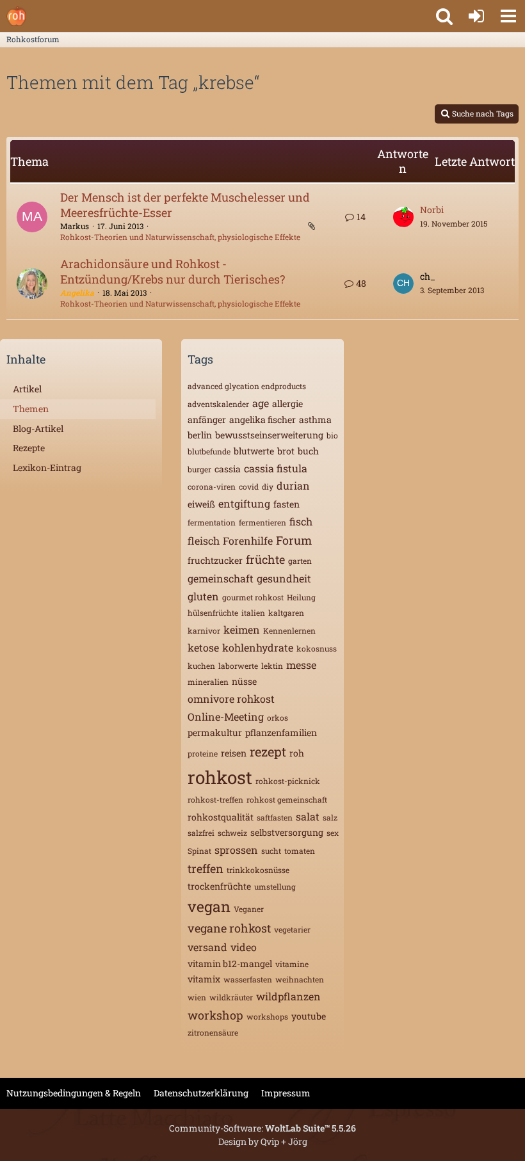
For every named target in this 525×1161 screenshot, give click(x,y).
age (260, 403)
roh (296, 753)
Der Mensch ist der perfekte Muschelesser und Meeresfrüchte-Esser (185, 204)
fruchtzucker (215, 560)
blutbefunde (209, 451)
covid (249, 486)
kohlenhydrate (257, 647)
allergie (287, 403)
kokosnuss (316, 648)
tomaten (299, 850)
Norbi (432, 210)
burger (199, 469)
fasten (286, 504)
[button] (508, 16)
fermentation (212, 522)
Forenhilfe (248, 540)
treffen (205, 868)
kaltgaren (286, 612)
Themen (31, 409)
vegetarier (292, 929)
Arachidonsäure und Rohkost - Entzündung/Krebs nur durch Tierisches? (172, 271)
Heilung (301, 597)
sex (333, 833)
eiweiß (201, 504)
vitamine (292, 964)
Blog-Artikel (38, 428)
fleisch (204, 540)
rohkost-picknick (287, 781)
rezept (268, 751)
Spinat (199, 850)
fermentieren (262, 522)
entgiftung (244, 503)
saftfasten (275, 817)
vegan (209, 906)
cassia (227, 469)
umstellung (275, 886)
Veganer (249, 909)
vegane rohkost (229, 928)
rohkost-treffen (215, 799)
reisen (233, 753)
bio (332, 435)
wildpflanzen (288, 996)
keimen (241, 629)
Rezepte (29, 448)
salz (330, 817)
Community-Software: (262, 1128)
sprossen (236, 849)
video (243, 947)
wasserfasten (247, 979)
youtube (308, 1016)
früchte (265, 559)
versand (207, 947)
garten (300, 561)
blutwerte (254, 451)
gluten (203, 596)
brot (286, 451)
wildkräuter (231, 997)
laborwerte (238, 666)
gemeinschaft (221, 578)
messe (301, 664)
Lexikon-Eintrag (47, 467)
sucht (271, 850)
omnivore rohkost (231, 698)
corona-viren (212, 486)
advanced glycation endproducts (247, 386)
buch (308, 451)
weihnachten (299, 979)
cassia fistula (275, 468)
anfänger (207, 419)
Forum (294, 540)
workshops (267, 1016)
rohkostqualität (221, 817)
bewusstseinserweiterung (269, 435)
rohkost (220, 777)
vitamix (204, 979)
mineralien (208, 682)
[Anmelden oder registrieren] (476, 16)
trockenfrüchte (219, 886)
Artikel (27, 389)
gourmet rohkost (253, 597)
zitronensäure (213, 1032)
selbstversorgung (286, 832)
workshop (215, 1015)
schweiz (232, 833)
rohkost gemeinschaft (286, 799)
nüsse (244, 681)
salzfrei (201, 833)
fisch (300, 521)
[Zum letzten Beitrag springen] (403, 217)
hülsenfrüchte (213, 612)
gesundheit (284, 578)
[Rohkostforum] (16, 16)
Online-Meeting (226, 716)
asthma (315, 419)
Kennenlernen (289, 630)
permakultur (215, 732)
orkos (277, 717)
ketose (203, 647)
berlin (200, 435)
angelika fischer (262, 419)
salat (307, 816)
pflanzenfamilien (281, 732)
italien (253, 612)
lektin (272, 666)
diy (267, 486)
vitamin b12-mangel (230, 963)
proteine (203, 753)
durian (293, 485)
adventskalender (218, 404)
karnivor (204, 630)
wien (197, 997)
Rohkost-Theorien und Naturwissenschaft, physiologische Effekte (180, 237)
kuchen (201, 666)
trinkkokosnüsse (258, 870)
